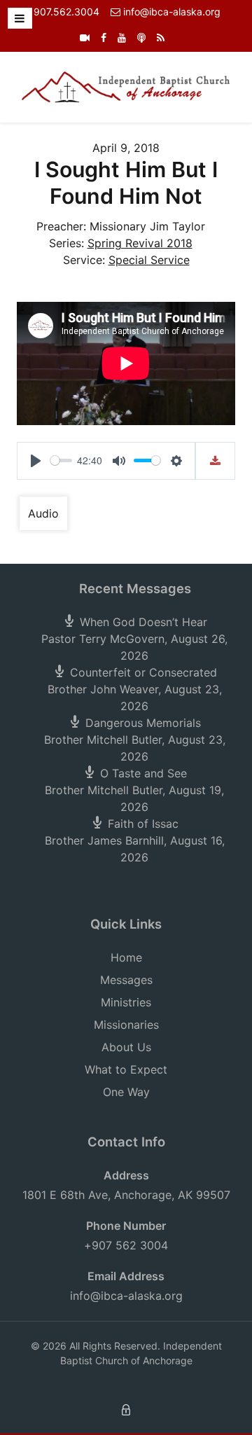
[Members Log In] (126, 1409)
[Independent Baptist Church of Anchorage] (126, 86)
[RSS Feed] (160, 37)
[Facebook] (103, 37)
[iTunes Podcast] (141, 37)
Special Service (149, 260)
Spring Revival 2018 (140, 243)
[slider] (61, 460)
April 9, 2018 (126, 148)
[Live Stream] (85, 37)
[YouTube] (122, 37)
